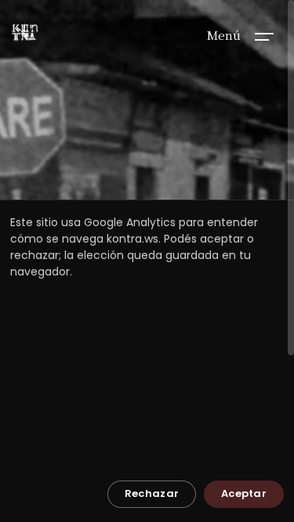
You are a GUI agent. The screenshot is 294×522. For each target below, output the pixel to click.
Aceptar (244, 493)
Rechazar (152, 493)
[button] (264, 35)
